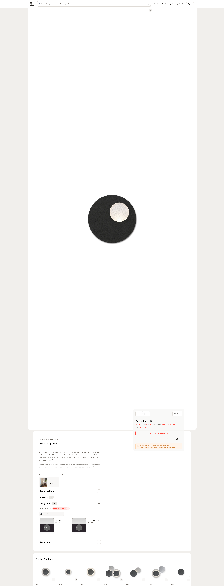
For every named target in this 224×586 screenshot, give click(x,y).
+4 (53, 579)
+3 (121, 579)
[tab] (41, 508)
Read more (43, 471)
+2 (166, 579)
